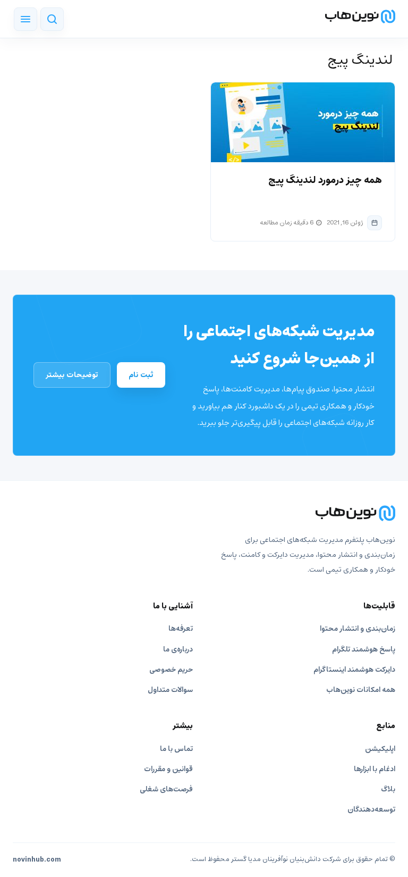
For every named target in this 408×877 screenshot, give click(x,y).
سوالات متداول (170, 690)
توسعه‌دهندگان (371, 809)
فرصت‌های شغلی (166, 789)
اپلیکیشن (380, 749)
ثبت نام (141, 375)
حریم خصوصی (171, 669)
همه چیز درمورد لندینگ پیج (325, 180)
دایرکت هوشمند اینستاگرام (354, 669)
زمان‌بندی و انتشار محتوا (357, 628)
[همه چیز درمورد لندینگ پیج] (303, 122)
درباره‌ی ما (178, 649)
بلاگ (388, 789)
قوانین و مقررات (168, 769)
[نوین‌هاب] (204, 513)
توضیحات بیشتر (72, 375)
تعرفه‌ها (180, 628)
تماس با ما (176, 749)
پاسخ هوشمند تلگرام (363, 649)
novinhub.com (37, 860)
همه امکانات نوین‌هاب (360, 690)
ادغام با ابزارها (374, 769)
